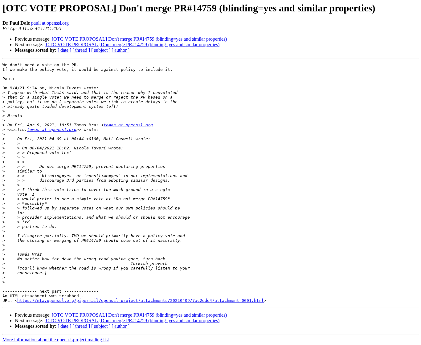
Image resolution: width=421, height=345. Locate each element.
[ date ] (64, 50)
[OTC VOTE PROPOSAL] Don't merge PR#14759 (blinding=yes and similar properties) (139, 39)
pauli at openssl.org (50, 23)
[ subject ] (100, 50)
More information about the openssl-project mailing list (55, 339)
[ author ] (120, 50)
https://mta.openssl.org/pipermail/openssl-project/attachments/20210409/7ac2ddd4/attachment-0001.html (140, 300)
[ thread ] (81, 50)
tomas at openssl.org (128, 125)
